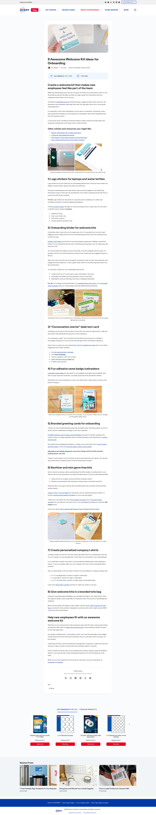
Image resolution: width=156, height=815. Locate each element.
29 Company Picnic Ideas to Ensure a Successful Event (69, 137)
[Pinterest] (113, 2)
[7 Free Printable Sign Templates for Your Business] (38, 775)
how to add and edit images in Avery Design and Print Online (79, 509)
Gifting (51, 688)
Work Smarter (111, 10)
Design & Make (68, 10)
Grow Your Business (90, 10)
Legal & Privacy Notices (75, 812)
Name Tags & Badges (68, 803)
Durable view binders (55, 241)
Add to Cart (40, 744)
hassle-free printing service (75, 627)
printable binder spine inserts (87, 283)
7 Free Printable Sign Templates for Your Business (38, 788)
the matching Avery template (63, 352)
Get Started (51, 10)
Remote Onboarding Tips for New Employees (66, 133)
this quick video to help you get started (79, 447)
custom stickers (59, 207)
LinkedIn (60, 662)
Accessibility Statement (89, 812)
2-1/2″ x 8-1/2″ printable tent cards (83, 345)
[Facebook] (105, 2)
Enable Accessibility (26, 2)
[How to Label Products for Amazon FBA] (117, 775)
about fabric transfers (63, 585)
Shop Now (65, 744)
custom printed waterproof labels (64, 495)
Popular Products (88, 709)
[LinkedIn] (116, 2)
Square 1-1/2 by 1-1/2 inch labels (58, 493)
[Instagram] (108, 2)
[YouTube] (119, 2)
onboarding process (62, 102)
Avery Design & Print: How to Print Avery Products (67, 140)
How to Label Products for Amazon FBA (114, 788)
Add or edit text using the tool (62, 359)
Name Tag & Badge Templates (99, 803)
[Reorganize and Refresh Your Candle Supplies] (78, 775)
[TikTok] (111, 2)
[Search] (135, 10)
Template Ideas (85, 67)
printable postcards (79, 500)
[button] (129, 724)
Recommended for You (67, 709)
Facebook (51, 662)
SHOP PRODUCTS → (129, 2)
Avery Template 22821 (82, 803)
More (126, 10)
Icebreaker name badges (56, 373)
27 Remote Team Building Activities (62, 135)
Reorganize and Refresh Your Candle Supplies (76, 788)
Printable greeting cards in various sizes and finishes (65, 435)
